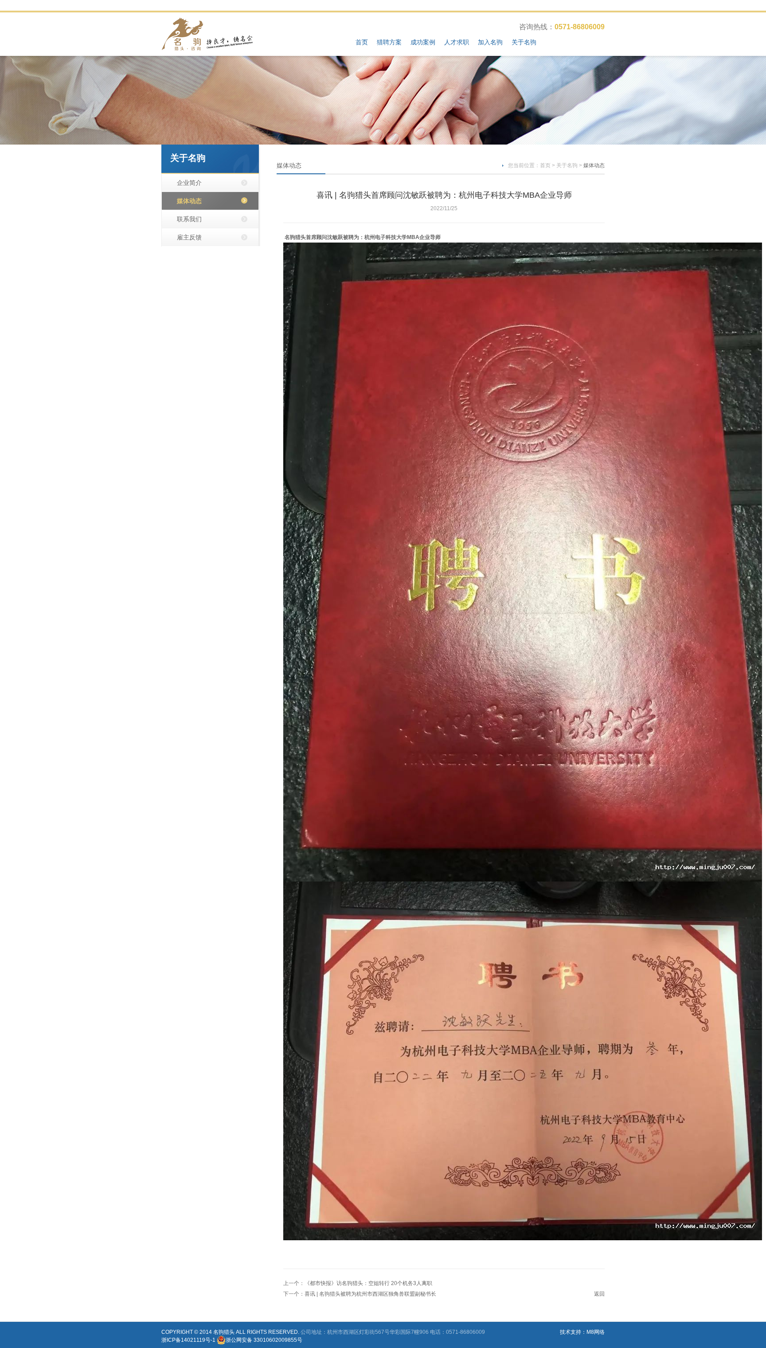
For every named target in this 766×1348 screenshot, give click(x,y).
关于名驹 (524, 42)
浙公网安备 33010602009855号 (264, 1340)
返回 (599, 1294)
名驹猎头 (223, 1332)
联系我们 (189, 219)
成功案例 (422, 42)
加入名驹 (490, 42)
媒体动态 (189, 200)
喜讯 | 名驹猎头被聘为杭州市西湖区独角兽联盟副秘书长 (370, 1294)
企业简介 (189, 182)
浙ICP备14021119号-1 (188, 1340)
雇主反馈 (189, 237)
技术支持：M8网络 (582, 1332)
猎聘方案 (389, 42)
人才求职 (456, 42)
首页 (362, 42)
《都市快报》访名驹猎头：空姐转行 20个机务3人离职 (368, 1283)
